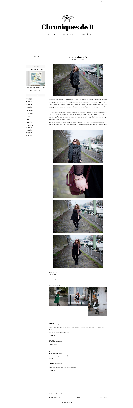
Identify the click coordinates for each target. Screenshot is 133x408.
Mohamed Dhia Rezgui (55, 363)
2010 (28, 135)
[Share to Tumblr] (55, 280)
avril (28, 121)
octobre (29, 112)
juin (28, 118)
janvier (29, 125)
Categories (92, 1)
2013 (28, 130)
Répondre (52, 335)
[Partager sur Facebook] (51, 280)
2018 (28, 104)
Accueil (31, 1)
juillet (29, 116)
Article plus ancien (101, 397)
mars (28, 122)
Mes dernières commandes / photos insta (74, 1)
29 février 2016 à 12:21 (55, 324)
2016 (28, 107)
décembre (30, 109)
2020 (28, 101)
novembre (30, 110)
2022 (28, 98)
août (28, 115)
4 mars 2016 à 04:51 (54, 365)
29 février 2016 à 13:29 (55, 341)
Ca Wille (51, 340)
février (29, 124)
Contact (38, 1)
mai (28, 119)
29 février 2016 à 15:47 (55, 353)
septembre (30, 113)
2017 (28, 106)
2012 (28, 132)
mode (83, 59)
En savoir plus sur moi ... (51, 1)
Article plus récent (55, 397)
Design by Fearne (74, 405)
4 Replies (104, 280)
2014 (28, 129)
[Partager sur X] (49, 280)
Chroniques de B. (63, 405)
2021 (28, 99)
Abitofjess (52, 351)
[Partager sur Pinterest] (53, 280)
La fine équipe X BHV (36, 69)
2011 (28, 133)
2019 (28, 103)
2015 (28, 127)
